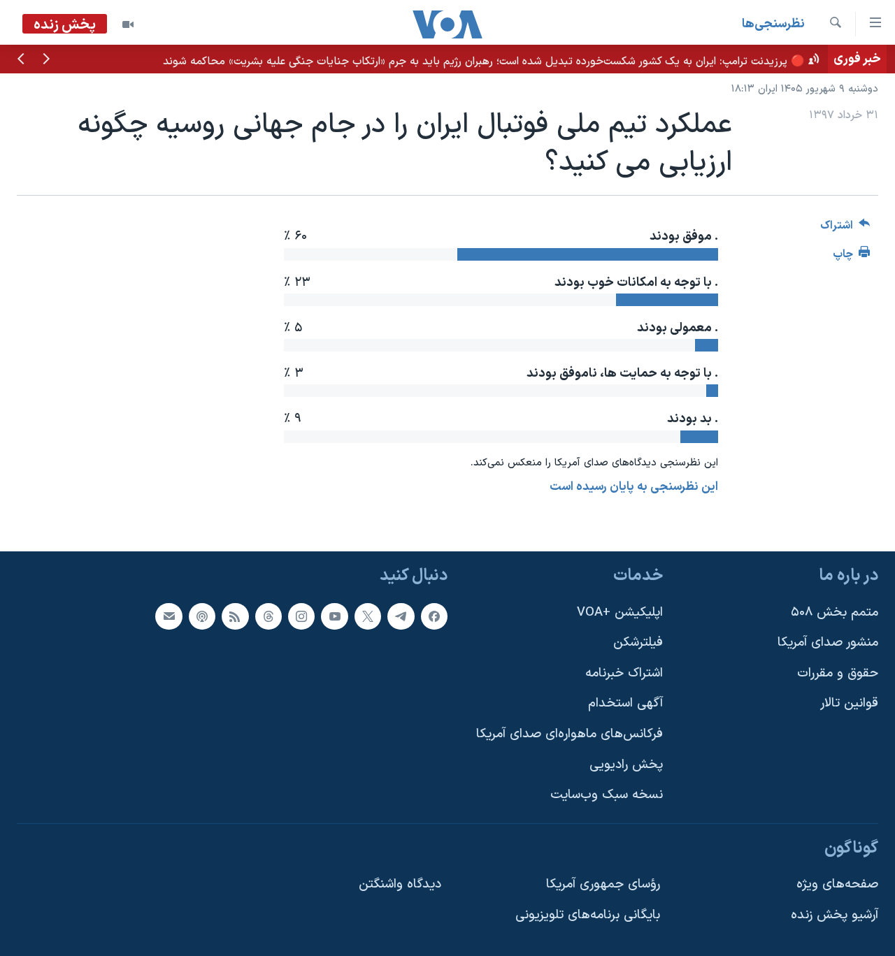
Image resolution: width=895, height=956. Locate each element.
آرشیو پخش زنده (834, 915)
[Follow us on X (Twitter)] (368, 616)
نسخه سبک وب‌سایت (606, 794)
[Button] (845, 229)
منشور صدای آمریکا (828, 642)
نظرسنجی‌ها (773, 24)
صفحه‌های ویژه (837, 885)
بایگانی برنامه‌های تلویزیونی (587, 915)
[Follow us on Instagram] (301, 616)
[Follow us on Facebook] (434, 616)
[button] (46, 60)
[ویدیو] (128, 24)
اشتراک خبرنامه (624, 673)
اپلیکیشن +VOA (620, 612)
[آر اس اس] (235, 616)
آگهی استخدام (625, 704)
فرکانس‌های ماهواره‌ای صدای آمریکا (569, 734)
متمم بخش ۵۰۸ (834, 612)
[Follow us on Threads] (268, 616)
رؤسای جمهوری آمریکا (603, 885)
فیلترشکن (638, 642)
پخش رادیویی (626, 764)
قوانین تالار (849, 704)
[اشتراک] (168, 616)
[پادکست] (202, 616)
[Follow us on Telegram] (400, 616)
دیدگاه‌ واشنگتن (400, 885)
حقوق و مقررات (837, 673)
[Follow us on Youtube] (334, 616)
